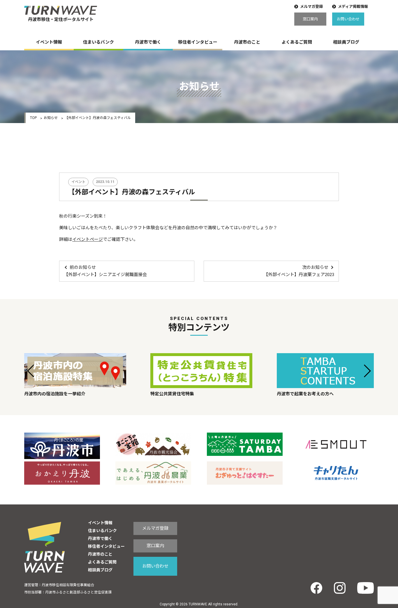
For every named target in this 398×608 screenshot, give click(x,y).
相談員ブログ (346, 42)
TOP (33, 118)
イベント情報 (49, 42)
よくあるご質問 (296, 42)
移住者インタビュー (197, 42)
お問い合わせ (348, 19)
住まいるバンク (98, 42)
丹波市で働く (148, 42)
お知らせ (51, 118)
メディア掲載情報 (353, 6)
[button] (31, 371)
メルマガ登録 (311, 6)
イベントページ (87, 239)
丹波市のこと (247, 42)
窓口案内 (310, 19)
